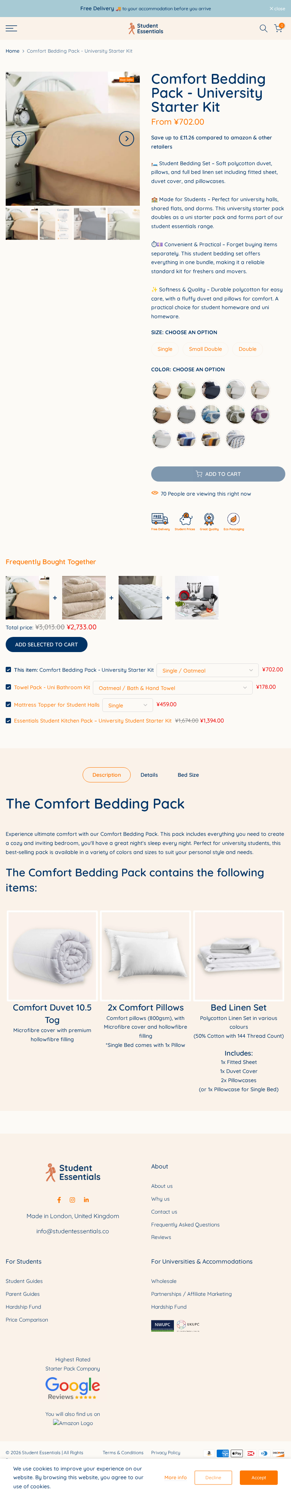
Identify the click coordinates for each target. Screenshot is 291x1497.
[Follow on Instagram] (72, 1199)
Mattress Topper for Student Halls (57, 704)
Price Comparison (27, 1319)
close (15, 8)
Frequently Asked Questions (185, 1224)
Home (12, 50)
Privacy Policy (165, 1452)
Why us (160, 1198)
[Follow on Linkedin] (86, 1199)
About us (162, 1186)
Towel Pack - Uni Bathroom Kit (52, 687)
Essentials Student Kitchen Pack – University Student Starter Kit (93, 720)
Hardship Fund (23, 1306)
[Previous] (19, 138)
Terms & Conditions (123, 1452)
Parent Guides (23, 1294)
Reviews (161, 1237)
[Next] (126, 138)
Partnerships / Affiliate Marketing (191, 1294)
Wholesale (164, 1281)
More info (175, 1477)
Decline (213, 1477)
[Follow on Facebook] (59, 1199)
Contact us (164, 1211)
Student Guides (24, 1281)
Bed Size (188, 774)
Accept (259, 1477)
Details (149, 774)
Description (106, 774)
